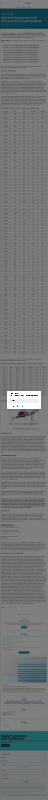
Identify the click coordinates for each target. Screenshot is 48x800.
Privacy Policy (24, 397)
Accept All (13, 406)
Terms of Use (32, 397)
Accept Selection (24, 406)
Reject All (34, 406)
